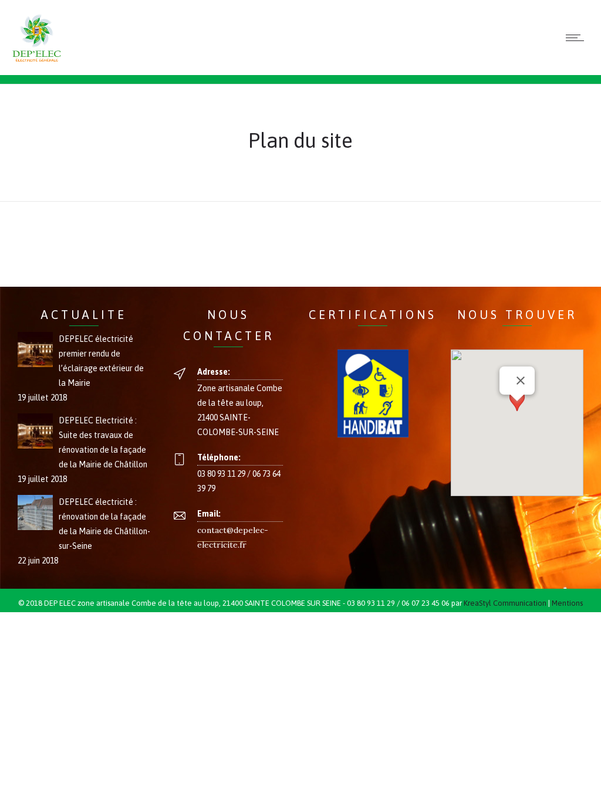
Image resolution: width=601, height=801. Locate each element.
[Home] (36, 60)
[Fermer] (521, 380)
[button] (517, 411)
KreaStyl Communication (505, 603)
